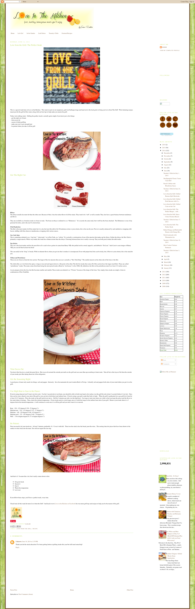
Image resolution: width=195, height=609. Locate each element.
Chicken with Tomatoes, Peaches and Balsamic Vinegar (173, 513)
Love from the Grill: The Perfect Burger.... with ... (172, 210)
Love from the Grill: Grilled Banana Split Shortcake (172, 195)
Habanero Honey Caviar (173, 494)
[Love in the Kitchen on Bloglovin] (175, 127)
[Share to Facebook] (18, 526)
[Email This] (11, 526)
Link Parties (42, 33)
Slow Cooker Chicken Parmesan (170, 246)
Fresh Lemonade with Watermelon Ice (170, 236)
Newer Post (13, 590)
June (165, 171)
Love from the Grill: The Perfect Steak (26, 45)
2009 (164, 283)
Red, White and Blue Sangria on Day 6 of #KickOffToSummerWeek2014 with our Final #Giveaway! (174, 535)
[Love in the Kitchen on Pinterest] (162, 127)
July (165, 168)
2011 (164, 277)
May (165, 256)
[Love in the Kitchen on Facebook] (162, 121)
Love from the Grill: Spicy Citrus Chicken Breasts (172, 215)
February (167, 265)
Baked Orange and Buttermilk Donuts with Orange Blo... (173, 231)
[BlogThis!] (13, 526)
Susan (164, 47)
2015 (164, 148)
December (167, 153)
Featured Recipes (67, 33)
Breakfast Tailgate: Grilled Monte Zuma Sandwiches (174, 556)
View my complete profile (170, 50)
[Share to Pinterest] (20, 526)
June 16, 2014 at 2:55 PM (30, 541)
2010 (164, 280)
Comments (165, 364)
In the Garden (31, 33)
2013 (164, 272)
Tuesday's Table (53, 33)
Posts (164, 360)
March (166, 262)
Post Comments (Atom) (26, 594)
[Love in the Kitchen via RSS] (169, 127)
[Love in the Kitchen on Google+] (175, 121)
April (165, 259)
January (166, 268)
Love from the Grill (24, 528)
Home (12, 33)
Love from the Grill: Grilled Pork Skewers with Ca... (172, 200)
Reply (17, 547)
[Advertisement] (36, 583)
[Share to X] (15, 526)
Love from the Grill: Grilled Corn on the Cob (172, 205)
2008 (164, 286)
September (167, 162)
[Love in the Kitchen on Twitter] (169, 121)
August (166, 165)
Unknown (19, 541)
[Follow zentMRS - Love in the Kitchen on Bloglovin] (166, 135)
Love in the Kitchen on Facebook (65, 504)
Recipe (35, 528)
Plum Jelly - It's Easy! (172, 476)
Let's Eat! (20, 33)
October (166, 159)
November (167, 156)
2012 (164, 275)
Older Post (130, 590)
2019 (164, 145)
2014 (164, 150)
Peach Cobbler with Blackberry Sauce (170, 184)
